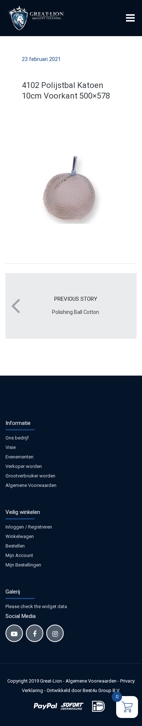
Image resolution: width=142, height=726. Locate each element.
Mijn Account (19, 555)
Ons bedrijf (17, 438)
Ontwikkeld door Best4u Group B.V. (83, 690)
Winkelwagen (19, 536)
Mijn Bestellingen (23, 565)
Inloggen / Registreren (28, 527)
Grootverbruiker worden (30, 476)
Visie (10, 447)
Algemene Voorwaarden (30, 485)
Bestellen (15, 546)
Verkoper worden (23, 466)
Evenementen (19, 457)
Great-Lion (51, 681)
